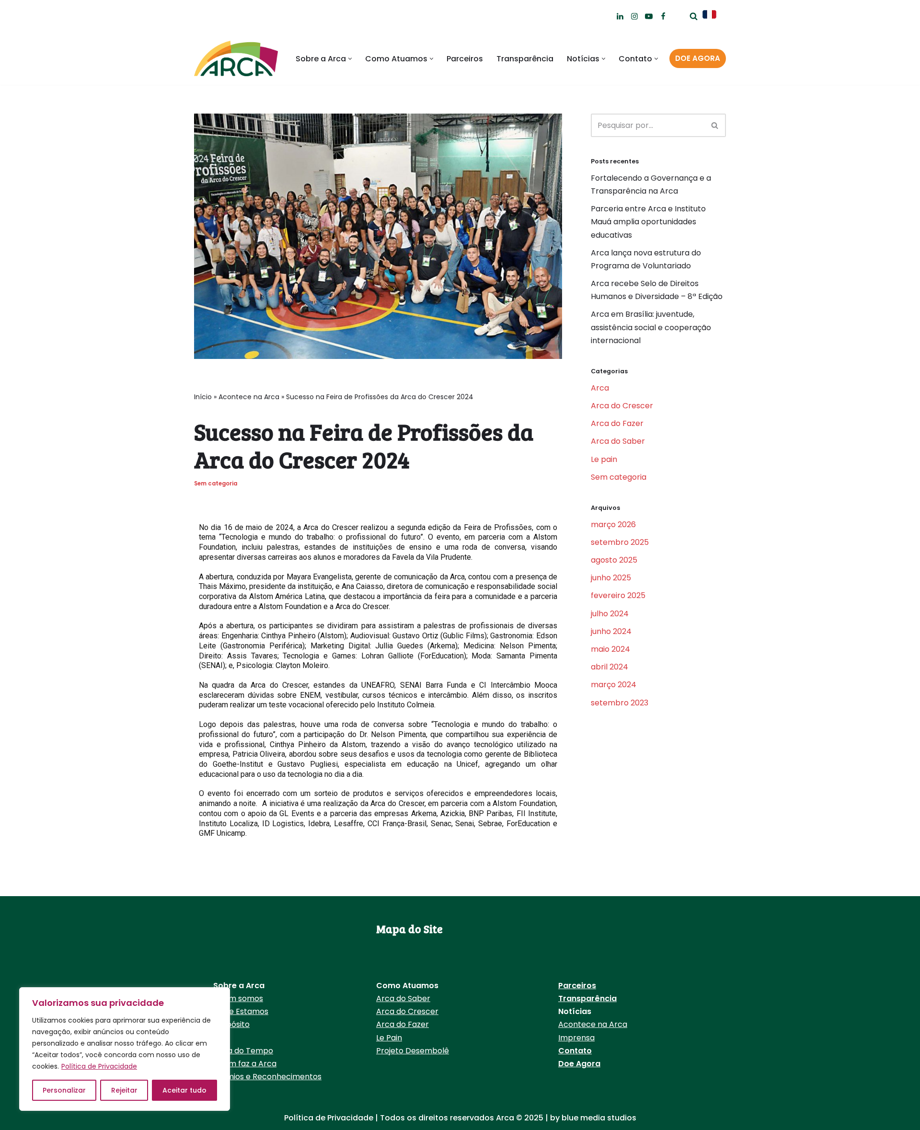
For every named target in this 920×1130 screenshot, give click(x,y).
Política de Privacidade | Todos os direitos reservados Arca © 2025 (414, 1117)
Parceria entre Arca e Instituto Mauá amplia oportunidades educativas (648, 221)
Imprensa (576, 1037)
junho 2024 (611, 631)
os (264, 1011)
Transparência (524, 58)
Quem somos (238, 998)
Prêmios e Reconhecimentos (267, 1076)
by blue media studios (593, 1117)
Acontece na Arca (248, 397)
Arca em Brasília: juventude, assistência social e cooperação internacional (651, 327)
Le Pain (389, 1037)
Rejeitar (124, 1090)
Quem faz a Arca (244, 1063)
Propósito (231, 1024)
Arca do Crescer (622, 405)
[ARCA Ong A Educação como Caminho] (236, 58)
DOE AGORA (697, 58)
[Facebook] (663, 16)
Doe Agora (579, 1063)
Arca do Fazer (617, 423)
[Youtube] (649, 16)
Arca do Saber (618, 441)
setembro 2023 (619, 702)
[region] (124, 1049)
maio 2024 (610, 649)
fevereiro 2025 (618, 595)
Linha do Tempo (243, 1050)
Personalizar (64, 1090)
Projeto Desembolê (412, 1050)
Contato (575, 1050)
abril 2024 (609, 666)
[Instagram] (634, 16)
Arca (600, 387)
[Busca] (694, 16)
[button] (350, 58)
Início (203, 397)
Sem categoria (215, 483)
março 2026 (613, 524)
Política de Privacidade (99, 1066)
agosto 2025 (614, 559)
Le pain (604, 459)
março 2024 (613, 684)
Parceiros (465, 58)
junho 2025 (611, 577)
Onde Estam (236, 1011)
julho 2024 (610, 613)
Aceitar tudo (184, 1090)
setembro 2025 (620, 542)
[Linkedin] (620, 16)
